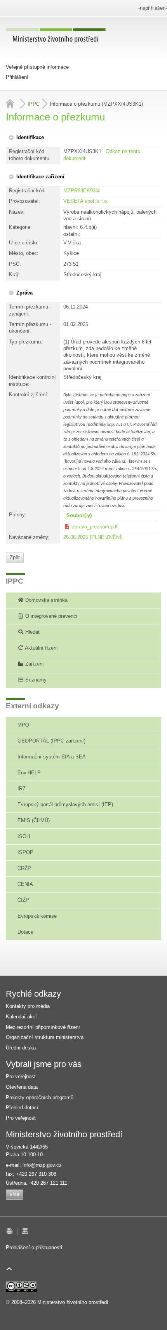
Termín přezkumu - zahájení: (30, 310)
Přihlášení (17, 77)
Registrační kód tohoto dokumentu (29, 154)
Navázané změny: (29, 537)
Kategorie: (20, 227)
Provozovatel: (24, 201)
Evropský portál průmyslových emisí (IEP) (65, 804)
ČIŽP (23, 900)
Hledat (32, 632)
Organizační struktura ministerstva (45, 1037)
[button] (26, 137)
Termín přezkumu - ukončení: (30, 327)
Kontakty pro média (28, 1006)
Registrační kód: (27, 190)
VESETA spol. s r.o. (85, 201)
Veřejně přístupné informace (37, 67)
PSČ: (15, 264)
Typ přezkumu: (25, 342)
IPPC (34, 104)
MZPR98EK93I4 (81, 190)
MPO (23, 725)
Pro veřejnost (21, 1076)
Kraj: (14, 274)
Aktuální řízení (41, 648)
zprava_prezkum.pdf (95, 527)
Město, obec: (23, 253)
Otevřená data (22, 1087)
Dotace (25, 932)
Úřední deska (21, 1048)
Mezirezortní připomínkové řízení (43, 1027)
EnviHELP (29, 773)
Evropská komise (37, 916)
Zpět (15, 557)
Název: (17, 212)
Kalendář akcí (21, 1017)
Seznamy (35, 680)
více (14, 1194)
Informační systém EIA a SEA (51, 757)
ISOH (23, 836)
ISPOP (25, 852)
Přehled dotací (22, 1107)
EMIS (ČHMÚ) (33, 820)
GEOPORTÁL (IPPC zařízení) (51, 741)
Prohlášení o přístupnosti (34, 1247)
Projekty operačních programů (39, 1097)
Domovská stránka (46, 600)
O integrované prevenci (50, 616)
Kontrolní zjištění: (29, 394)
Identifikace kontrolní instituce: (32, 380)
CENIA (25, 884)
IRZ (21, 788)
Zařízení (34, 664)
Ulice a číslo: (23, 243)
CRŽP (24, 868)
